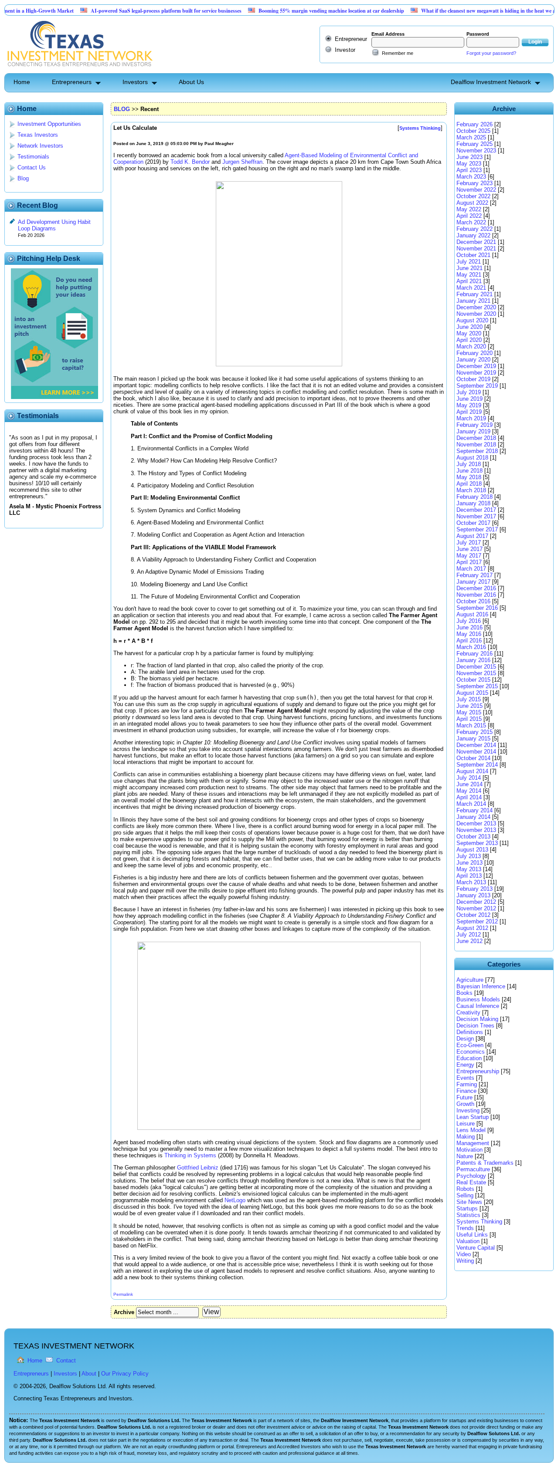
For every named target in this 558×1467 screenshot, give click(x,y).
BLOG (122, 109)
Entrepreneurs (72, 81)
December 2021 (476, 242)
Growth (465, 1104)
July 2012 (468, 934)
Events (465, 1078)
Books (464, 993)
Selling (464, 1195)
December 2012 (476, 902)
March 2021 (471, 287)
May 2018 (468, 477)
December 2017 (476, 510)
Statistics (468, 1215)
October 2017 (473, 523)
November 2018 (476, 444)
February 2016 (474, 653)
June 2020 (469, 327)
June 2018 (469, 470)
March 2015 (471, 725)
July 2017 (468, 542)
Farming (466, 1084)
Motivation (469, 1149)
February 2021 (474, 294)
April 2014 (469, 797)
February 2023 (474, 183)
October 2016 (473, 601)
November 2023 (476, 150)
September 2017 (477, 529)
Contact (66, 1360)
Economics (470, 1051)
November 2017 (476, 516)
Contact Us (31, 167)
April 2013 (469, 875)
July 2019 (468, 392)
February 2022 (474, 229)
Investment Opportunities (49, 124)
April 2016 (469, 640)
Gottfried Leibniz (197, 1167)
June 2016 (469, 627)
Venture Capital (475, 1247)
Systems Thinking (479, 1221)
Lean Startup (472, 1117)
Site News (469, 1202)
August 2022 (472, 202)
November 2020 (476, 314)
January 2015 (473, 738)
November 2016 (476, 595)
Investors (135, 81)
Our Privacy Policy (125, 1373)
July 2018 (468, 464)
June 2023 (469, 157)
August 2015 (472, 693)
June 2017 (469, 549)
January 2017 (473, 581)
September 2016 (477, 608)
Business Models (478, 999)
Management (472, 1143)
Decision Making (477, 1019)
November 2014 (476, 751)
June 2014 (469, 784)
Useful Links (472, 1234)
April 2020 (469, 340)
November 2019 (476, 372)
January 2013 (473, 895)
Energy (465, 1064)
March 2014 (471, 804)
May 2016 (468, 634)
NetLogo (235, 1200)
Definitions (469, 1032)
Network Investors (40, 145)
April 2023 (469, 170)
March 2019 (471, 418)
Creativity (468, 1012)
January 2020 (473, 359)
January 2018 (473, 503)
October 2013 (473, 836)
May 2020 (468, 333)
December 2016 (476, 588)
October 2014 (473, 758)
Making (465, 1136)
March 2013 (471, 882)
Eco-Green (469, 1045)
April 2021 (469, 281)
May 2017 (468, 555)
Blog (23, 178)
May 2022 (468, 209)
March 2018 (471, 490)
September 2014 (477, 764)
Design (465, 1038)
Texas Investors (37, 135)
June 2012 (469, 941)
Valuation (468, 1241)
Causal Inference (477, 1006)
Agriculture (469, 980)
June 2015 (469, 706)
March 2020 (471, 346)
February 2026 (474, 124)
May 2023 (468, 163)
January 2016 (473, 660)
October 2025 (473, 131)
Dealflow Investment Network (491, 81)
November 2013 (476, 830)
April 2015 (469, 719)
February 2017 (474, 575)
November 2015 (476, 673)
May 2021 (468, 274)
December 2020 (476, 307)
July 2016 (468, 621)
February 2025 (474, 144)
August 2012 (472, 928)
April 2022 (469, 216)
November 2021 (476, 248)
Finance (466, 1091)
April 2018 (469, 483)
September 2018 (477, 451)
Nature (464, 1156)
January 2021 (473, 300)
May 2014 (468, 791)
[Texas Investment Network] (79, 70)
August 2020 (472, 320)
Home (22, 81)
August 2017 (472, 536)
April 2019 (469, 412)
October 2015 (473, 679)
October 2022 (473, 196)
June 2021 (469, 268)
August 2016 (472, 614)
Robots (465, 1189)
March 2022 (471, 222)
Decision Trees (475, 1025)
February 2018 (474, 497)
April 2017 (469, 562)
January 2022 (473, 235)
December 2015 (476, 666)
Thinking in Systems (190, 1155)
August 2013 (472, 849)
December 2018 (476, 438)
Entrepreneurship (477, 1071)
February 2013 (474, 889)
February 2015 (474, 732)
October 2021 (473, 255)
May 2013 (468, 869)
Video (463, 1254)
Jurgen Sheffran (242, 162)
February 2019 (474, 425)
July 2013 (468, 856)
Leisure (465, 1123)
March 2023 (471, 176)
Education (469, 1058)
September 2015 (477, 686)
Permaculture (473, 1169)
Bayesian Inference (480, 986)
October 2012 (473, 915)
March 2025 (471, 137)
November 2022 (476, 189)
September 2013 (477, 843)
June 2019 (469, 398)
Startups (467, 1208)
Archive (124, 1312)
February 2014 (474, 810)
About (89, 1373)
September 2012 (477, 921)
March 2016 (471, 647)
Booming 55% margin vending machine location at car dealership (305, 10)
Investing (468, 1110)
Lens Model (471, 1130)
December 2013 (476, 823)
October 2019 (473, 379)
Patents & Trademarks (485, 1162)
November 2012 (476, 908)
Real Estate (471, 1182)
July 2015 (468, 699)
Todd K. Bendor (190, 162)
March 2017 (471, 568)
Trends (465, 1228)
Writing (465, 1260)
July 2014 (468, 777)
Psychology (471, 1176)
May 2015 (468, 712)
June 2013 (469, 862)
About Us (191, 81)
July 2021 (468, 261)
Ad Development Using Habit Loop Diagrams (54, 225)
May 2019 (468, 405)
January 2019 (473, 431)
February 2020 (474, 353)
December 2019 (476, 366)
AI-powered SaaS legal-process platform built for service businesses (140, 10)
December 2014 (476, 745)
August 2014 (472, 771)
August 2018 (472, 457)
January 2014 (473, 817)
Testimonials (33, 156)
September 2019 (477, 385)
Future (464, 1097)
